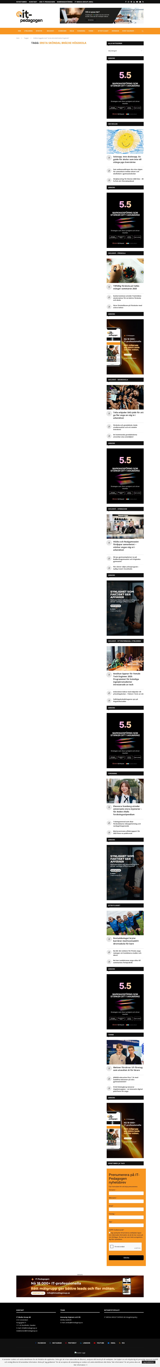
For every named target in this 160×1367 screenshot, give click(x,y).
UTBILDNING (28, 31)
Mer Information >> (81, 1365)
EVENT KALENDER (128, 31)
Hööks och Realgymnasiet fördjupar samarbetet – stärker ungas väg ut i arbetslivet (126, 545)
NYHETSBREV (21, 2)
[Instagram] (128, 1)
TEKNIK (90, 31)
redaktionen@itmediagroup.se (26, 1331)
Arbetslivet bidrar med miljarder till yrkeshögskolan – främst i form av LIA (128, 693)
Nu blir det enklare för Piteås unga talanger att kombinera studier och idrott (127, 953)
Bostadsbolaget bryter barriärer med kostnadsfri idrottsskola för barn (126, 941)
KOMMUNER (62, 31)
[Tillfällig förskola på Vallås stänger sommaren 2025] (125, 270)
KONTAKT (33, 2)
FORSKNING (81, 31)
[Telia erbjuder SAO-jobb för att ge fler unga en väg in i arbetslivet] (125, 397)
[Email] (140, 1)
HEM (19, 31)
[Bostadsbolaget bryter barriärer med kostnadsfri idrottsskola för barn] (125, 923)
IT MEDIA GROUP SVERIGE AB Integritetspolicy (120, 1317)
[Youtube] (137, 1)
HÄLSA (72, 31)
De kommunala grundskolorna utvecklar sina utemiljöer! (125, 436)
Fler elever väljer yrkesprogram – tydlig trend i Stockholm (126, 568)
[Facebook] (125, 1)
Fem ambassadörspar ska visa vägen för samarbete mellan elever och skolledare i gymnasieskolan (127, 171)
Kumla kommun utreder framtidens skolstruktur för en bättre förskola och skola (127, 298)
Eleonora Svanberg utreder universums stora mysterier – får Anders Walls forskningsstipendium (127, 810)
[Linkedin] (134, 1)
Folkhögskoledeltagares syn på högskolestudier (125, 700)
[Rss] (143, 1)
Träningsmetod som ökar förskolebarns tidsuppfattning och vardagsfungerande (127, 824)
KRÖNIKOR (115, 31)
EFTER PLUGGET (103, 31)
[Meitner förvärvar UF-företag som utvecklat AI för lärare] (125, 1052)
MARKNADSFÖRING (64, 2)
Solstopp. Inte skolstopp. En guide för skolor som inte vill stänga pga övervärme (127, 159)
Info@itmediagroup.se (29, 1328)
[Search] (142, 31)
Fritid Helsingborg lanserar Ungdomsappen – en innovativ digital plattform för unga (128, 1089)
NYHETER (39, 31)
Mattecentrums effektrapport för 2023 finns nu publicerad (126, 832)
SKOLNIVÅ (50, 31)
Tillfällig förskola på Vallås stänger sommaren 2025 (126, 287)
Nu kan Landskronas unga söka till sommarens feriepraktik (127, 961)
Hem (17, 38)
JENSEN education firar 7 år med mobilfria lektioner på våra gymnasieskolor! (125, 1079)
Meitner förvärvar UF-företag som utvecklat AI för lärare (128, 1068)
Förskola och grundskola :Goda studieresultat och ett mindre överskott (125, 427)
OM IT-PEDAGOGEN (47, 2)
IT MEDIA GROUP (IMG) (84, 2)
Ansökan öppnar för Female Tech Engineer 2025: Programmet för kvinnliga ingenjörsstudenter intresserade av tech (126, 679)
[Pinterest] (131, 1)
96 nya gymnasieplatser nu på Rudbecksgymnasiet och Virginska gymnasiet (126, 559)
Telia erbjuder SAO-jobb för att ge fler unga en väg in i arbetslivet (128, 415)
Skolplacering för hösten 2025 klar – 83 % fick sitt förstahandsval (128, 180)
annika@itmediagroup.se (74, 1323)
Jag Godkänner (148, 1362)
